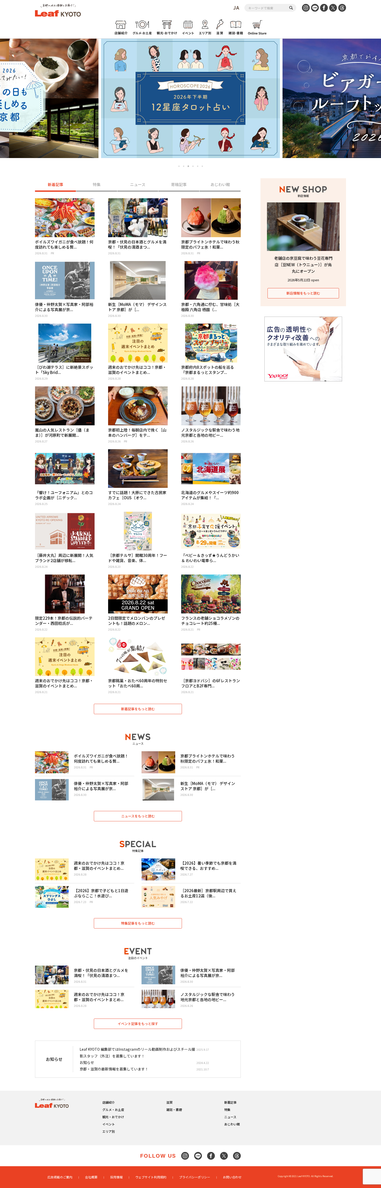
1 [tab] (179, 166)
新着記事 (55, 184)
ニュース (137, 184)
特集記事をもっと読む (138, 923)
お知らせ (87, 1062)
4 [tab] (193, 166)
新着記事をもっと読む (138, 708)
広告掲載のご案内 (59, 1177)
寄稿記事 (179, 184)
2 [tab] (183, 166)
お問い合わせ (232, 1177)
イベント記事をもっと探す (138, 1023)
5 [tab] (197, 166)
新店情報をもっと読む (303, 293)
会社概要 (91, 1177)
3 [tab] (188, 166)
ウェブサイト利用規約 (150, 1177)
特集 (97, 184)
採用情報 (116, 1177)
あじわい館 (220, 184)
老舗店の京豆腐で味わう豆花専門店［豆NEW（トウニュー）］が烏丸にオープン (303, 264)
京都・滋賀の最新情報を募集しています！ (114, 1068)
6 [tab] (202, 166)
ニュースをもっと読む (138, 816)
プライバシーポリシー (194, 1177)
